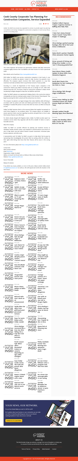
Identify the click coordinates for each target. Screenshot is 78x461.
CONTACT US (35, 9)
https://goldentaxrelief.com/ (15, 157)
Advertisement (46, 449)
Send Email (9, 151)
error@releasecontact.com (11, 168)
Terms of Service (26, 449)
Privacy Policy (36, 449)
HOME (12, 9)
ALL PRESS (27, 9)
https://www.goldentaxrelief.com (28, 74)
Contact (54, 449)
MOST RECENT (19, 9)
